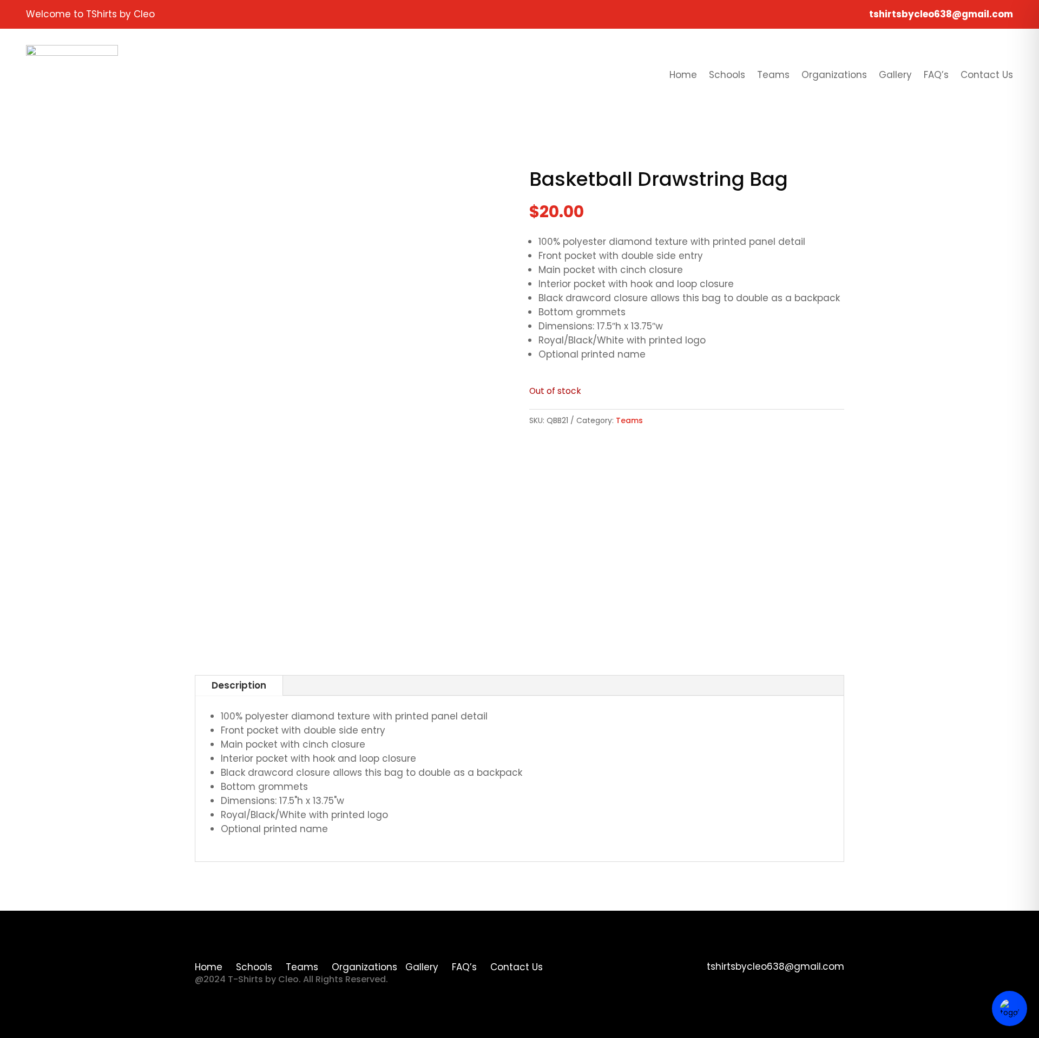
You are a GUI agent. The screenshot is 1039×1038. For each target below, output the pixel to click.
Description (239, 685)
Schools (727, 74)
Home (683, 74)
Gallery (895, 74)
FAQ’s (936, 74)
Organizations (834, 74)
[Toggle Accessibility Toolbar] (1009, 1008)
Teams (773, 74)
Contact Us (987, 74)
